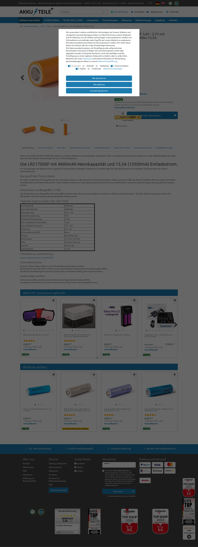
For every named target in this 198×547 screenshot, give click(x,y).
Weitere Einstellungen (112, 68)
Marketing (104, 66)
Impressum (87, 58)
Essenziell (76, 66)
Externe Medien (121, 66)
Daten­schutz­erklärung (107, 61)
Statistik (90, 66)
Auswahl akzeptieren (99, 90)
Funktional (96, 68)
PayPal (83, 68)
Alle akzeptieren (99, 78)
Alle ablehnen (99, 84)
